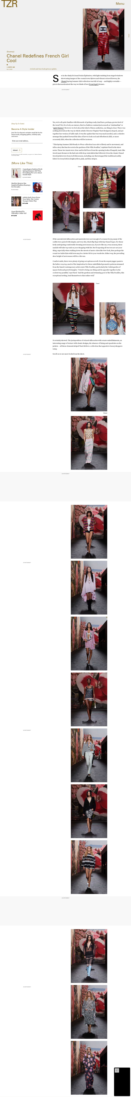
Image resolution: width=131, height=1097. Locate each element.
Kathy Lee (11, 67)
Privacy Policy (16, 155)
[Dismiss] (128, 1069)
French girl (93, 84)
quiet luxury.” (58, 128)
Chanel (64, 81)
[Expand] (116, 1069)
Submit (15, 150)
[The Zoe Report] (9, 3)
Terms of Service (38, 154)
